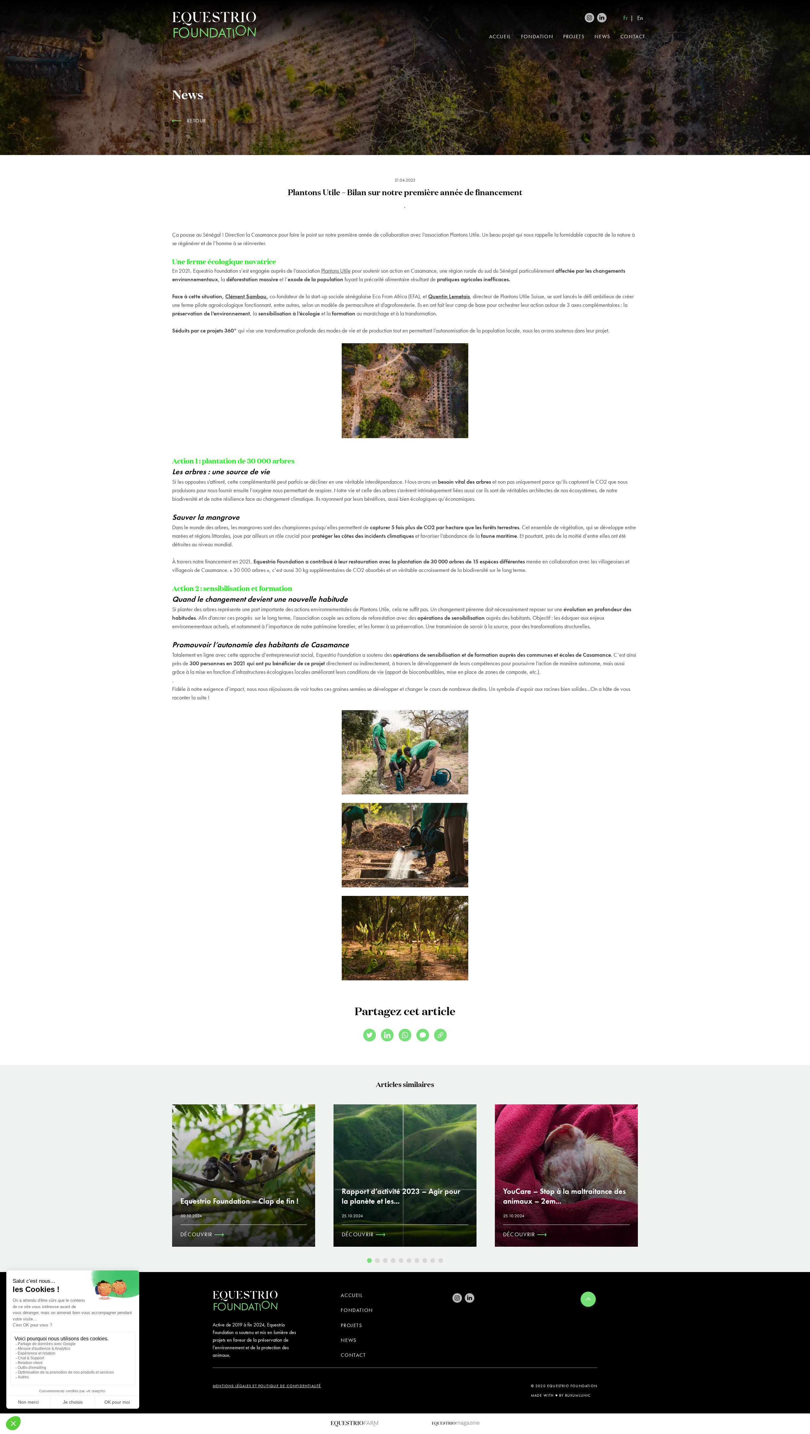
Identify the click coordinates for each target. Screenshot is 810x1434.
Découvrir (197, 1234)
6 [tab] (409, 1260)
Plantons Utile (336, 270)
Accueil (500, 36)
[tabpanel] (243, 1175)
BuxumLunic (578, 1395)
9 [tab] (432, 1260)
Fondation (537, 36)
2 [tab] (377, 1260)
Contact (632, 36)
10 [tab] (440, 1260)
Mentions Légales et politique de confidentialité (267, 1385)
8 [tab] (424, 1260)
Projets (573, 36)
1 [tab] (369, 1260)
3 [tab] (385, 1260)
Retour (196, 120)
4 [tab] (393, 1260)
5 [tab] (401, 1260)
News (602, 36)
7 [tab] (416, 1260)
